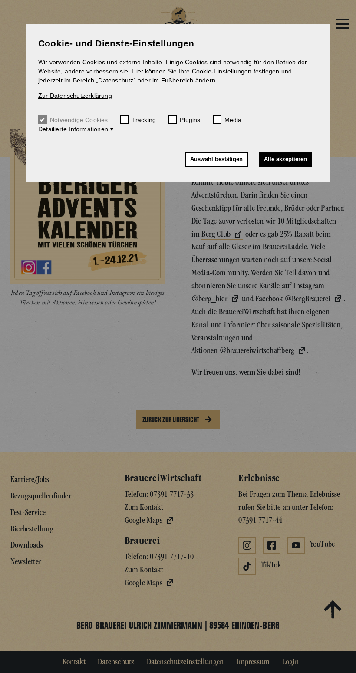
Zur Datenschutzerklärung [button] (75, 95)
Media (233, 119)
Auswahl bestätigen (216, 159)
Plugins (190, 119)
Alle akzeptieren (285, 159)
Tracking (144, 119)
